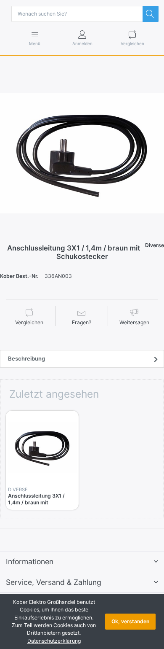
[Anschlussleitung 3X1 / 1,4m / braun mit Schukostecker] (82, 153)
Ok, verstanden (130, 621)
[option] (82, 153)
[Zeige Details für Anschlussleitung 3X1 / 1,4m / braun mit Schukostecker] (42, 447)
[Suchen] (151, 14)
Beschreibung (26, 358)
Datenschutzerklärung (54, 641)
